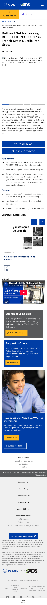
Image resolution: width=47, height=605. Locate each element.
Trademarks (23, 588)
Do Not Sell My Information (32, 588)
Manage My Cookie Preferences (41, 588)
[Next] (42, 222)
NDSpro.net (24, 519)
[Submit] (23, 14)
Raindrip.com (23, 522)
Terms (6, 588)
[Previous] (34, 222)
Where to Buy (26, 144)
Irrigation (23, 467)
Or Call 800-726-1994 (14, 446)
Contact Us (10, 438)
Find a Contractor (25, 151)
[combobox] (34, 14)
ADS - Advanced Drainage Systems (23, 525)
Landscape (23, 464)
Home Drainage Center (23, 461)
